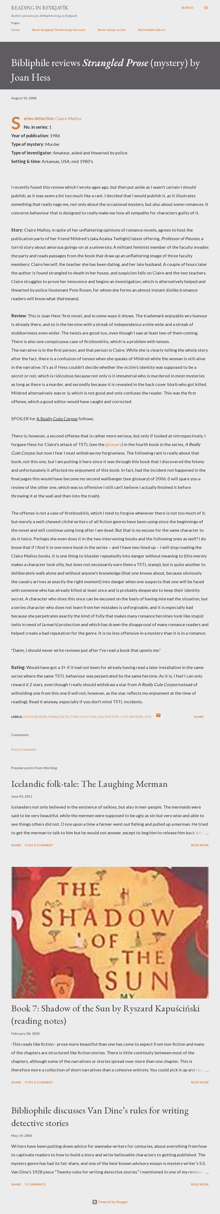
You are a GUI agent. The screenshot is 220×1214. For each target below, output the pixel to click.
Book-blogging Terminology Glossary (58, 30)
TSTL (148, 716)
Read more (200, 845)
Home (15, 30)
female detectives (64, 716)
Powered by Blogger (112, 1202)
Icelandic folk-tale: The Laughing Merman (89, 783)
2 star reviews (35, 716)
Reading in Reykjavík (39, 7)
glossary (113, 444)
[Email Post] (158, 716)
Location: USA (92, 716)
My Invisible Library (151, 30)
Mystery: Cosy (116, 716)
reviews (136, 716)
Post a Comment (23, 749)
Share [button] (199, 716)
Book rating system (112, 30)
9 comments (35, 1184)
